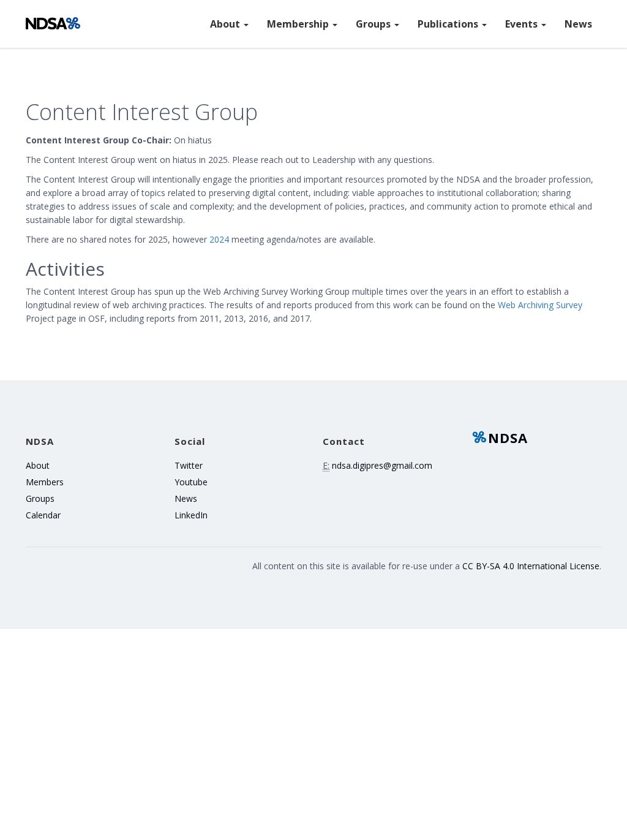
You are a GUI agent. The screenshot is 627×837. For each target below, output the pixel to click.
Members (45, 482)
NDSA (508, 437)
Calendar (43, 515)
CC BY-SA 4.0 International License (530, 566)
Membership (299, 24)
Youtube (191, 482)
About (226, 24)
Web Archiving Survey (540, 305)
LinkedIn (191, 515)
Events (522, 24)
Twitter (189, 465)
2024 (219, 239)
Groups (374, 24)
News (578, 24)
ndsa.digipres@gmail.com (382, 465)
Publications (449, 24)
